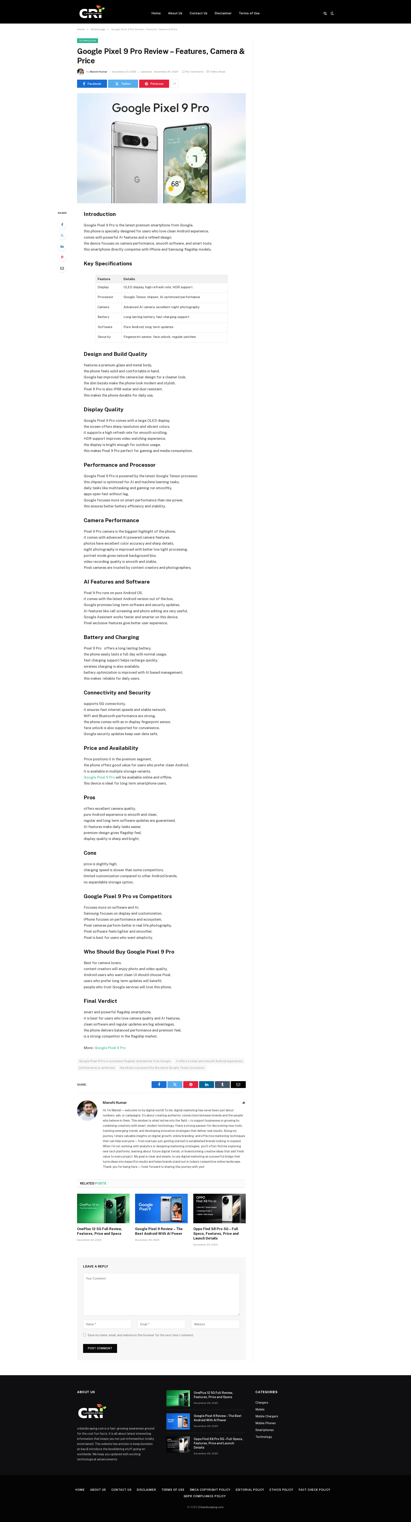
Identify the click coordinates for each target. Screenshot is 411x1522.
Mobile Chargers (266, 1416)
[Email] (62, 268)
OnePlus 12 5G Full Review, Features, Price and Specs (99, 1231)
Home (156, 13)
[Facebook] (62, 224)
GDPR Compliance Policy (206, 1496)
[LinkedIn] (62, 246)
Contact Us (198, 13)
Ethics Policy (281, 1489)
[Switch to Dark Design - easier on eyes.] (332, 13)
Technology (87, 40)
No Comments (195, 71)
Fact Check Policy (314, 1489)
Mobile (260, 1409)
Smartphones (264, 1430)
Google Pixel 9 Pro (99, 777)
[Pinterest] (62, 257)
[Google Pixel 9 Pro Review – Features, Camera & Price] (161, 148)
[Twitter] (62, 235)
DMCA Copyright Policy (210, 1489)
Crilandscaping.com (210, 1507)
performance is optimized (97, 1067)
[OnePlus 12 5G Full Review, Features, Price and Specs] (103, 1208)
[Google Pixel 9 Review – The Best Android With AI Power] (161, 1208)
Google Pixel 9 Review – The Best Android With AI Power (159, 1231)
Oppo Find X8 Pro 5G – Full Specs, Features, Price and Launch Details (216, 1233)
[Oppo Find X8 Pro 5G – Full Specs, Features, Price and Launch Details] (219, 1208)
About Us (175, 13)
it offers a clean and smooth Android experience (209, 1061)
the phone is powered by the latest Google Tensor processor (162, 1067)
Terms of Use (249, 13)
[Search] (325, 13)
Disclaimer (223, 13)
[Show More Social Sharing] (174, 84)
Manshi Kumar (98, 71)
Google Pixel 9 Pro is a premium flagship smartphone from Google (125, 1061)
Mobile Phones (265, 1423)
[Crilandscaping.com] (91, 13)
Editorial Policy (250, 1489)
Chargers (261, 1402)
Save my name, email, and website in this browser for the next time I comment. (141, 1335)
